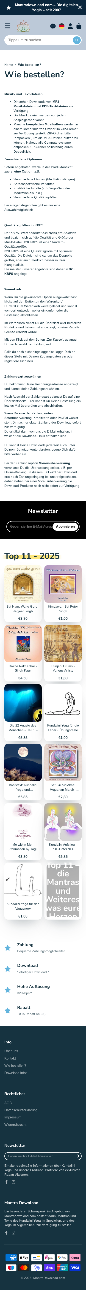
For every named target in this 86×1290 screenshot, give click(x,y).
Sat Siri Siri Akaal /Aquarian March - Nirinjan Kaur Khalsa (63, 772)
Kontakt (10, 1058)
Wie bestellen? (15, 1065)
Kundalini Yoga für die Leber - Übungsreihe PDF (63, 712)
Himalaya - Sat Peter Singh (63, 593)
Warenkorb (79, 26)
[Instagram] (13, 1182)
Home (8, 65)
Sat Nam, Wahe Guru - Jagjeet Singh (23, 593)
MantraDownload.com (49, 1278)
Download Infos (16, 1073)
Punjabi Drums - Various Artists (63, 653)
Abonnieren (65, 526)
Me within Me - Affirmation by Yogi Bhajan (23, 831)
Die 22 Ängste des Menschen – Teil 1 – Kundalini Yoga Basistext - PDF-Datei (23, 712)
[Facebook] (6, 1182)
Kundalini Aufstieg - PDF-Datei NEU (63, 831)
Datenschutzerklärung (20, 1110)
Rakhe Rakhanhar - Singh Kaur (23, 653)
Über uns (11, 1051)
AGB (8, 1103)
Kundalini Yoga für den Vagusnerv (23, 891)
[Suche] (77, 40)
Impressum (13, 1117)
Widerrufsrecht (15, 1124)
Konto (70, 26)
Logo (23, 26)
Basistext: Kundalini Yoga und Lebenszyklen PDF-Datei (23, 772)
